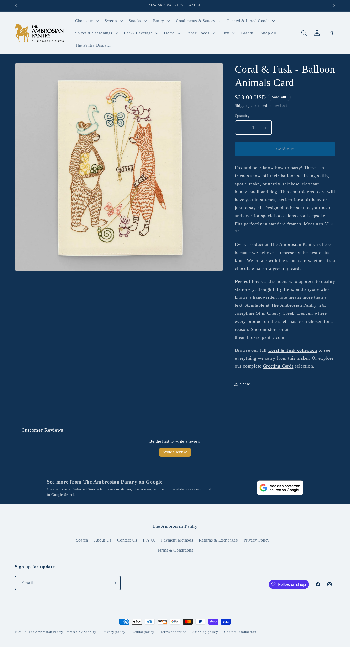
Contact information (240, 632)
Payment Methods (177, 540)
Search (82, 540)
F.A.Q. (149, 540)
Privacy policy (114, 632)
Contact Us (127, 540)
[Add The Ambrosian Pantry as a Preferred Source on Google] (280, 487)
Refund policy (143, 632)
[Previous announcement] (16, 5)
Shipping (242, 106)
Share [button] (245, 384)
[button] (86, 21)
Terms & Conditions (175, 550)
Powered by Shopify (80, 632)
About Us (102, 540)
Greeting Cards (278, 366)
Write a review (175, 452)
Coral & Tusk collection (292, 350)
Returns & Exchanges (218, 540)
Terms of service (173, 632)
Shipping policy (205, 632)
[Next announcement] (334, 5)
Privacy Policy (257, 540)
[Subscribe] (113, 583)
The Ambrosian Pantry (45, 632)
